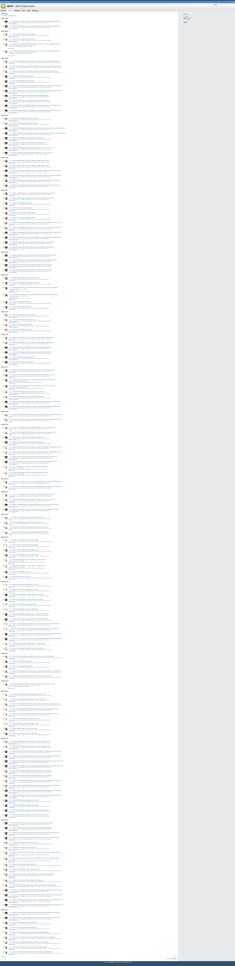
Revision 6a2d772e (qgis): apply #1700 (22, 661)
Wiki (29, 10)
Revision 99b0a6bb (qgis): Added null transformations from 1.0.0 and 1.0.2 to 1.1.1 (33, 147)
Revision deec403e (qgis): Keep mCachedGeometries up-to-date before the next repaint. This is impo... (38, 761)
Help (9, 1)
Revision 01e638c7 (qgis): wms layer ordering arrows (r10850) (28, 396)
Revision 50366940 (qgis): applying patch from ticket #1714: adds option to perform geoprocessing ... (38, 414)
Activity (10, 10)
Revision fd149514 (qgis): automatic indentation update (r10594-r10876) (31, 160)
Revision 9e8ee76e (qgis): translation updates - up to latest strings (29, 565)
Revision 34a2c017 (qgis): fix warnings (22, 207)
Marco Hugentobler (13, 23)
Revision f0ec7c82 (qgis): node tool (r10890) (24, 39)
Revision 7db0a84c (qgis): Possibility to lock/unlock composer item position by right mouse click (36, 917)
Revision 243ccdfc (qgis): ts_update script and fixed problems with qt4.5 (30, 466)
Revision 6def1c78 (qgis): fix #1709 (21, 576)
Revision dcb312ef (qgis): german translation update (26, 282)
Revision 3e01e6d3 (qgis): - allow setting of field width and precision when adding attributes (35, 294)
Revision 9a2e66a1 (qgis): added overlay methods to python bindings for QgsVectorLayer (35, 461)
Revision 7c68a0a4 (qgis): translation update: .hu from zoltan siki (29, 648)
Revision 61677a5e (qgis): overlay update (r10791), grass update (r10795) (31, 746)
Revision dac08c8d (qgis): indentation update (24, 212)
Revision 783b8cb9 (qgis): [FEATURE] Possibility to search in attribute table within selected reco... (37, 780)
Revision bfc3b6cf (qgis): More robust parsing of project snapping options (30, 95)
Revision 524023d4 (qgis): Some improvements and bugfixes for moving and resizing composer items (37, 904)
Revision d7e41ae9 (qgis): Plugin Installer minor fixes (26, 584)
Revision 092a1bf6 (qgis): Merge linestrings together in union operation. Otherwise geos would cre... (38, 237)
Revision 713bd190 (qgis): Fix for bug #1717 (24, 357)
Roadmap (17, 10)
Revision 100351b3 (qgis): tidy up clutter (23, 324)
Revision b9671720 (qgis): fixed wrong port (23, 75)
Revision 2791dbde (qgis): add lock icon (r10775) (25, 842)
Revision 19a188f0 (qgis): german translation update (26, 549)
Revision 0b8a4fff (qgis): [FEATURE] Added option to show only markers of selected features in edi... (37, 110)
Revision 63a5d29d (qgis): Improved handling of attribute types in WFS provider (32, 269)
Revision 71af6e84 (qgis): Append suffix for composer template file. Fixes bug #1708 (34, 242)
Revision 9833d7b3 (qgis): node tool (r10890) (24, 34)
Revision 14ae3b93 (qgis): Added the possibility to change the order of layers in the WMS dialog (36, 401)
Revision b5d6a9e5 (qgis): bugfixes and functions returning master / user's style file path (34, 885)
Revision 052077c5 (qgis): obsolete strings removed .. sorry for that (29, 694)
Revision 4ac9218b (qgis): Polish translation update (25, 540)
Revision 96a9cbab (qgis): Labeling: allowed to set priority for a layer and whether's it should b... (36, 61)
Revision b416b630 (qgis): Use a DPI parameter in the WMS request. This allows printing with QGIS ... (38, 85)
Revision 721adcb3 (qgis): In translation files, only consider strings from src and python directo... (36, 623)
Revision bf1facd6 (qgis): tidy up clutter (22, 329)
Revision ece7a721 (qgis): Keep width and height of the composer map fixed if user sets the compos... (38, 890)
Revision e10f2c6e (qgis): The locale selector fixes (25, 609)
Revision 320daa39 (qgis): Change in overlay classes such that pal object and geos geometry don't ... (38, 790)
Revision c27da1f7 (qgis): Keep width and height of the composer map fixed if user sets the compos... (38, 894)
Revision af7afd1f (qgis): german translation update (25, 554)
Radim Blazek (12, 78)
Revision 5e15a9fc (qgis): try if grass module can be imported (28, 599)
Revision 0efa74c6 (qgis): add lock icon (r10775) (25, 847)
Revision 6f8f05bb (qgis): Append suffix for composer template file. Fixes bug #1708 (33, 247)
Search (215, 4)
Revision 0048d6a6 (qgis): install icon (22, 301)
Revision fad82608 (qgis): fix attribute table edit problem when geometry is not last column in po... (37, 180)
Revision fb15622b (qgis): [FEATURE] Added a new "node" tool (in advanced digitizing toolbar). (36, 44)
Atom (176, 958)
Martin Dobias (11, 48)
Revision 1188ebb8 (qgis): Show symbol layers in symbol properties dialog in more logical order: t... (37, 671)
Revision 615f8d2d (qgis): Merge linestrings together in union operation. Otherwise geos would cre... (38, 232)
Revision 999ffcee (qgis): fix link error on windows (25, 728)
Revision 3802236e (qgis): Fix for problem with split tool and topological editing (32, 827)
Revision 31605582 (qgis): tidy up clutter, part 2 (24, 314)
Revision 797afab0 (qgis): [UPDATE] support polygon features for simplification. (32, 775)
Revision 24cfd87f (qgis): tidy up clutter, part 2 (24, 319)
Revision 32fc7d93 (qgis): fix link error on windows (25, 733)
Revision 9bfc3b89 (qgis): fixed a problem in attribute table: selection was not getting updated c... (37, 858)
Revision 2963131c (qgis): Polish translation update (25, 723)
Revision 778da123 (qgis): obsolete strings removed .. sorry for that (29, 699)
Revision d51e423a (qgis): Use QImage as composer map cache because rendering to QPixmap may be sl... (40, 133)
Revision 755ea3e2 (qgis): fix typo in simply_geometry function (28, 517)
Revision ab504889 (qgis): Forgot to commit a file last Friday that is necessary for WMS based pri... (37, 26)
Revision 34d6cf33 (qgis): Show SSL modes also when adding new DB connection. (33, 337)
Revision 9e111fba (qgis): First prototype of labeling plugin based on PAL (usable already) (35, 71)
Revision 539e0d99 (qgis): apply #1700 (22, 666)
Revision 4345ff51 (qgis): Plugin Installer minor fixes (25, 589)
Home (2, 1)
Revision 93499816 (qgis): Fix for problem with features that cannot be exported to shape (35, 260)
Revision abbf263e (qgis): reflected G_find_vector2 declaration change (30, 814)
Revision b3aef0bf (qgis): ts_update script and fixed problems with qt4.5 (30, 472)
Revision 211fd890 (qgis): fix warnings (22, 202)
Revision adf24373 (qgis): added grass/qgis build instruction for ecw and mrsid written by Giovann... (37, 222)
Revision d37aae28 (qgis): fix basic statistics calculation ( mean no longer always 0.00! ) (34, 427)
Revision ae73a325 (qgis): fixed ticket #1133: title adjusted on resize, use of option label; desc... (36, 832)
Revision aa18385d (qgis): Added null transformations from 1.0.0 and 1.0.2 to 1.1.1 (33, 152)
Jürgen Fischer (12, 163)
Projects (6, 1)
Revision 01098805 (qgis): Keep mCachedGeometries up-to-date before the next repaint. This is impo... (38, 765)
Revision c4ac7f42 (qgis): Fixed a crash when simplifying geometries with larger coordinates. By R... (37, 486)
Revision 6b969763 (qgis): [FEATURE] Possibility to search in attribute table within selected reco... (37, 785)
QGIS (10, 6)
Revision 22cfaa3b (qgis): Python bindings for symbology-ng (28, 880)
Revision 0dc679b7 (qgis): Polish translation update (25, 544)
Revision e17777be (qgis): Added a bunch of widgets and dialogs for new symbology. (33, 937)
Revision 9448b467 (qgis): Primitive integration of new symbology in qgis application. (34, 874)
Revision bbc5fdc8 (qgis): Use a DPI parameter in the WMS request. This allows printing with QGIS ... (38, 90)
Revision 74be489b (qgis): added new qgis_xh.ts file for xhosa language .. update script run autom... (37, 447)
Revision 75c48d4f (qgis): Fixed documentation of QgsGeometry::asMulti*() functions (34, 494)
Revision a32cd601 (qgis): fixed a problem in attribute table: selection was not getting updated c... (37, 852)
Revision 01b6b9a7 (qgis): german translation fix (25, 922)
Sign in (232, 1)
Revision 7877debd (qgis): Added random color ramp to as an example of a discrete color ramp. (36, 703)
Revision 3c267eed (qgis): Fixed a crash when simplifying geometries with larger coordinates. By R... (38, 481)
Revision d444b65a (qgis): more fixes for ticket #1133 (26, 800)
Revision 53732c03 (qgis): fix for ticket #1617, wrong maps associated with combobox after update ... (37, 638)
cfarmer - (11, 417)
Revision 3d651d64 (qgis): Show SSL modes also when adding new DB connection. (34, 342)
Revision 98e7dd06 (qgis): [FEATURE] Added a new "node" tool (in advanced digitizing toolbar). (36, 51)
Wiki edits (187, 19)
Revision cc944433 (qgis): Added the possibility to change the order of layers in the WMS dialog (36, 406)
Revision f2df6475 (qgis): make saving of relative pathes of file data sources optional (33, 198)
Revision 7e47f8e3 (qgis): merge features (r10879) (25, 123)
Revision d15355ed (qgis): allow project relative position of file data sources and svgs (34, 369)
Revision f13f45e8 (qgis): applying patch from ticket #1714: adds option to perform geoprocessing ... (37, 419)
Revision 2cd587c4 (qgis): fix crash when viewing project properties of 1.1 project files (34, 385)
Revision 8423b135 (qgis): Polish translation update (26, 718)
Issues (24, 10)
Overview (3, 10)
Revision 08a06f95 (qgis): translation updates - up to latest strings (29, 559)
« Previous (3, 956)
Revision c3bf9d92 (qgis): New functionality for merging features (29, 137)
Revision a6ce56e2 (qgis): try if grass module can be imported (28, 594)
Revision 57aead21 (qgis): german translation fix (25, 927)
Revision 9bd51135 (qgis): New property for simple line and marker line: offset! (32, 675)
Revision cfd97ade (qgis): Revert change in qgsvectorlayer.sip (28, 437)
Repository (35, 10)
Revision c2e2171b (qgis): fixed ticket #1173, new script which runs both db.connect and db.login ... (37, 756)
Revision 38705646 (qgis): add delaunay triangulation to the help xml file (31, 532)
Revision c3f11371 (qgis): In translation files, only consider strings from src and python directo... (36, 628)
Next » (175, 956)
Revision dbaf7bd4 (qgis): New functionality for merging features (29, 142)
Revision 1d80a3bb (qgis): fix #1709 (22, 571)
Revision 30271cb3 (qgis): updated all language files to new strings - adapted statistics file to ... (36, 713)
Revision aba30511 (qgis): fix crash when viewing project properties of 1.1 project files (34, 379)
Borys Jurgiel (12, 542)
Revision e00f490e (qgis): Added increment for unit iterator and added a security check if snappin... (37, 175)
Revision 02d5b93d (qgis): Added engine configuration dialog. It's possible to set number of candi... (37, 66)
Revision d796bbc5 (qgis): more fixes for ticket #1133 (26, 805)
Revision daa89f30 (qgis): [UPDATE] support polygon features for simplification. (32, 770)
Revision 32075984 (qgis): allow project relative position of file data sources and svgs (34, 374)
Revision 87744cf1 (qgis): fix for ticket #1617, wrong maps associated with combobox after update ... (37, 633)
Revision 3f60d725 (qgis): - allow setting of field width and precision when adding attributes (35, 287)
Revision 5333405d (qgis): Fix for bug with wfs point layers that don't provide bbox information (36, 504)
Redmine (112, 962)
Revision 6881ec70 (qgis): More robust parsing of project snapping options (31, 100)
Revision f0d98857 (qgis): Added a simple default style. (26, 869)
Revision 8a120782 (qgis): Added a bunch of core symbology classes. (30, 946)
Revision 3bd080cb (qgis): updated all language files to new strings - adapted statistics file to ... (36, 708)
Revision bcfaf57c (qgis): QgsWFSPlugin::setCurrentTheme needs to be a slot (32, 347)
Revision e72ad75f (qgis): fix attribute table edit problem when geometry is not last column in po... (37, 185)
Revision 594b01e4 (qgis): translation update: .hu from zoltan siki (29, 643)
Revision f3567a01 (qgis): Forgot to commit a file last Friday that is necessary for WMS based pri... (37, 21)
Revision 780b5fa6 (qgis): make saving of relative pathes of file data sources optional (34, 193)
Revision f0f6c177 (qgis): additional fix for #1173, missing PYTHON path (30, 618)
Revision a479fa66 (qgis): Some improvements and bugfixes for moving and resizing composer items (37, 899)
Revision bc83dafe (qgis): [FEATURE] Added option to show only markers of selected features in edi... (37, 105)
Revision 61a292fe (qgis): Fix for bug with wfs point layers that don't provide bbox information (36, 509)
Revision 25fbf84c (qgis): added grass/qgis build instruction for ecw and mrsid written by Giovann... (37, 227)
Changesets (188, 17)
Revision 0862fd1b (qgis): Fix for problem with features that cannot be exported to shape (34, 255)
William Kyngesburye (13, 36)
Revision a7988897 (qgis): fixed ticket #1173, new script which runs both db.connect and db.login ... (37, 751)
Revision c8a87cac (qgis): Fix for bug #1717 (24, 361)
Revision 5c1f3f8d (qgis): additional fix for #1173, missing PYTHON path (30, 613)
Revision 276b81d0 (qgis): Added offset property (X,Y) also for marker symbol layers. (34, 656)
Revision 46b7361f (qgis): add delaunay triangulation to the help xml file (30, 527)
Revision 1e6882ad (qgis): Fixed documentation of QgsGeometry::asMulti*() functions (34, 499)
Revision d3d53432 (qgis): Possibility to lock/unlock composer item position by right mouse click (36, 912)
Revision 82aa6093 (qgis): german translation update (26, 277)
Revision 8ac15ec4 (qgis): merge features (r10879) (25, 118)
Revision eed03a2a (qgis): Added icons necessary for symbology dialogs (30, 932)
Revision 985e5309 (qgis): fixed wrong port (23, 80)
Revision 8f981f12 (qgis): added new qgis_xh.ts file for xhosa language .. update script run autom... (37, 451)
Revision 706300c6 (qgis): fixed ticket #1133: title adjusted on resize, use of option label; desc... (36, 837)
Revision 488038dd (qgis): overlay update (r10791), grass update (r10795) (31, 741)
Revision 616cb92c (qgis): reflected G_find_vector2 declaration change (30, 810)
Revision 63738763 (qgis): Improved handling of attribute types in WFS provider (32, 264)
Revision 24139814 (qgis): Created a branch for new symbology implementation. (33, 951)
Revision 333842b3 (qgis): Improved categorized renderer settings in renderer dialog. (34, 683)
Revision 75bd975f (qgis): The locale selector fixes (25, 604)
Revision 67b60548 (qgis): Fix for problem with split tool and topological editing (32, 822)
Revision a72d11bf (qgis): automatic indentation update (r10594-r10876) (31, 165)
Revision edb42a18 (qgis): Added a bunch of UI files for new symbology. (30, 942)
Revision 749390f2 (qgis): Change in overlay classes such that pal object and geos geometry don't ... (38, 795)
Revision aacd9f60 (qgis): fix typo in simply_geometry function (28, 522)
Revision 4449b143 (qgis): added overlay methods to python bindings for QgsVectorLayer (35, 456)
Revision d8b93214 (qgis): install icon (22, 306)
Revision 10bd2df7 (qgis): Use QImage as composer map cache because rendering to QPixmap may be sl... (39, 128)
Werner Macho (12, 449)
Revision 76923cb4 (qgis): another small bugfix (24, 864)
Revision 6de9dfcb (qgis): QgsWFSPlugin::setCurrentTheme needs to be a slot (32, 352)
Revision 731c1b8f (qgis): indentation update (24, 217)
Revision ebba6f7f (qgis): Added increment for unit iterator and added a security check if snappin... (37, 170)
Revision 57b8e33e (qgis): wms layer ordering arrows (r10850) (28, 391)
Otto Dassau (11, 225)
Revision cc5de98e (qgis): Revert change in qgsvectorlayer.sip (28, 442)
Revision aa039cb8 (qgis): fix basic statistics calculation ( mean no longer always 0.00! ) (34, 432)
